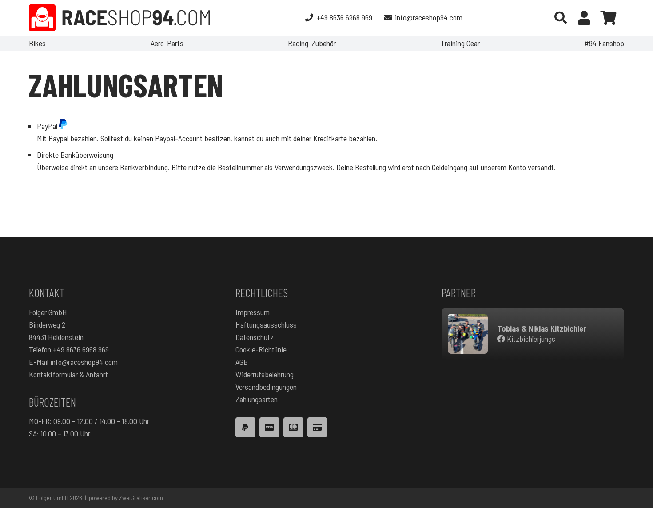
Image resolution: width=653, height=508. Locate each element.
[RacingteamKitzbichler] (468, 334)
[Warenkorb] (608, 18)
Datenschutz (254, 337)
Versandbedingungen (266, 387)
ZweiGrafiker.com (141, 497)
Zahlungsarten (256, 399)
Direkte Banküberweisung (75, 155)
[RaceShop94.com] (119, 17)
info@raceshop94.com (84, 362)
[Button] (584, 17)
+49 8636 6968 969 (81, 349)
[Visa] (269, 427)
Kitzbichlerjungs (530, 339)
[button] (560, 18)
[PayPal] (245, 427)
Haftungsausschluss (266, 324)
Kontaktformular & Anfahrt (68, 374)
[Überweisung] (317, 427)
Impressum (252, 312)
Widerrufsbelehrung (264, 374)
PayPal (47, 126)
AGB (241, 362)
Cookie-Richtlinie (261, 349)
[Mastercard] (293, 427)
